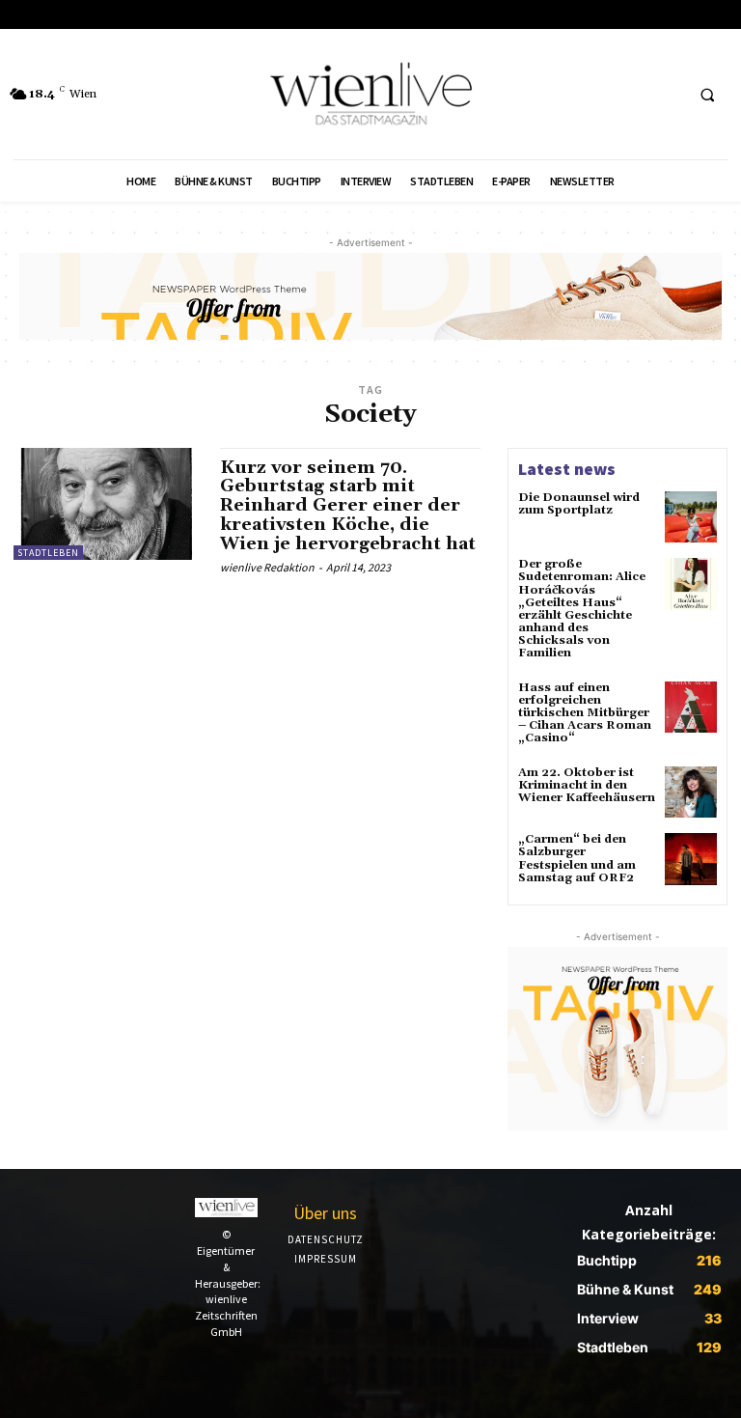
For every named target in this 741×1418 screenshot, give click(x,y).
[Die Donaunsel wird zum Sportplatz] (691, 517)
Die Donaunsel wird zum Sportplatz (579, 503)
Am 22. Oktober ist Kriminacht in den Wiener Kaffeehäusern (586, 785)
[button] (707, 94)
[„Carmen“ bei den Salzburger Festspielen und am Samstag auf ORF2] (691, 859)
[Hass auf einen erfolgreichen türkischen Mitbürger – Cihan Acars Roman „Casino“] (691, 707)
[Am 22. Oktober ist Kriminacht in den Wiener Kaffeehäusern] (691, 792)
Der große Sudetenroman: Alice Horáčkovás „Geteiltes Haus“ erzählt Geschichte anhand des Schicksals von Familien (581, 608)
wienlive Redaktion (267, 567)
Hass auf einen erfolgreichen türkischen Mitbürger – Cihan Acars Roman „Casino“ (584, 713)
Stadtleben (48, 552)
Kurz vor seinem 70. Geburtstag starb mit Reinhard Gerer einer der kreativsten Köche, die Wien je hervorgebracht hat (348, 506)
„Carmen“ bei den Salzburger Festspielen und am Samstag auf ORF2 (577, 858)
